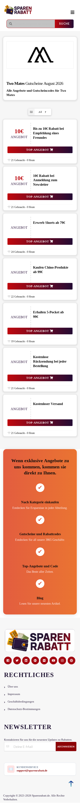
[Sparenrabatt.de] (35, 10)
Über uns (13, 686)
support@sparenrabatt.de (32, 770)
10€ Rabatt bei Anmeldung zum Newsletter (45, 180)
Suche (64, 23)
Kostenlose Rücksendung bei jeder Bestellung (50, 361)
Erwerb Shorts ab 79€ (49, 222)
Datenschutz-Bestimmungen (24, 709)
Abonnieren (66, 746)
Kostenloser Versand (48, 404)
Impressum (14, 694)
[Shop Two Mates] (40, 55)
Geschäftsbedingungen (21, 701)
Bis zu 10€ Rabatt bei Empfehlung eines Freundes (48, 133)
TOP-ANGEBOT (38, 149)
